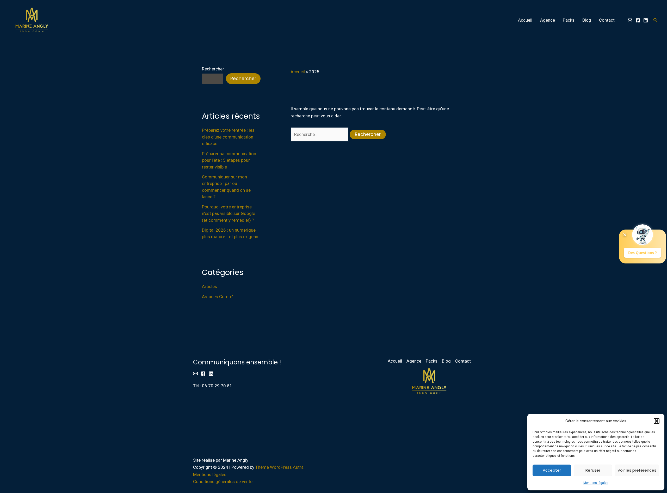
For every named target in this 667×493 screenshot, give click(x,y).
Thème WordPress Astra (279, 467)
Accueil (525, 20)
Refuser (592, 470)
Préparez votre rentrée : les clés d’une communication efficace (228, 137)
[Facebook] (637, 20)
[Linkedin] (645, 20)
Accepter (552, 470)
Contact (607, 20)
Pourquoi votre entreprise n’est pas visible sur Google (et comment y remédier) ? (228, 213)
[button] (656, 421)
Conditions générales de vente (222, 481)
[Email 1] (630, 20)
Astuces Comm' (217, 296)
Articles (209, 286)
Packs (569, 20)
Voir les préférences (636, 470)
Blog (586, 20)
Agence (547, 20)
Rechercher (213, 68)
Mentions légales (595, 483)
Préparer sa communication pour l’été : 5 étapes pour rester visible (229, 160)
